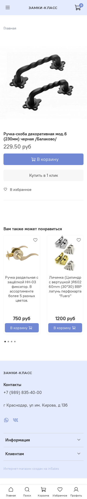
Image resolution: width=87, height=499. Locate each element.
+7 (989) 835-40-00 (22, 392)
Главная (9, 28)
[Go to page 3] (11, 341)
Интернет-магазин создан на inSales (31, 469)
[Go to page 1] (5, 341)
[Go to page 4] (15, 341)
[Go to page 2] (8, 341)
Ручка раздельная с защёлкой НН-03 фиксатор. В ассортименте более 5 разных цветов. (21, 288)
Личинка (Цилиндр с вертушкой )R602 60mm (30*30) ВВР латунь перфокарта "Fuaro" (65, 286)
